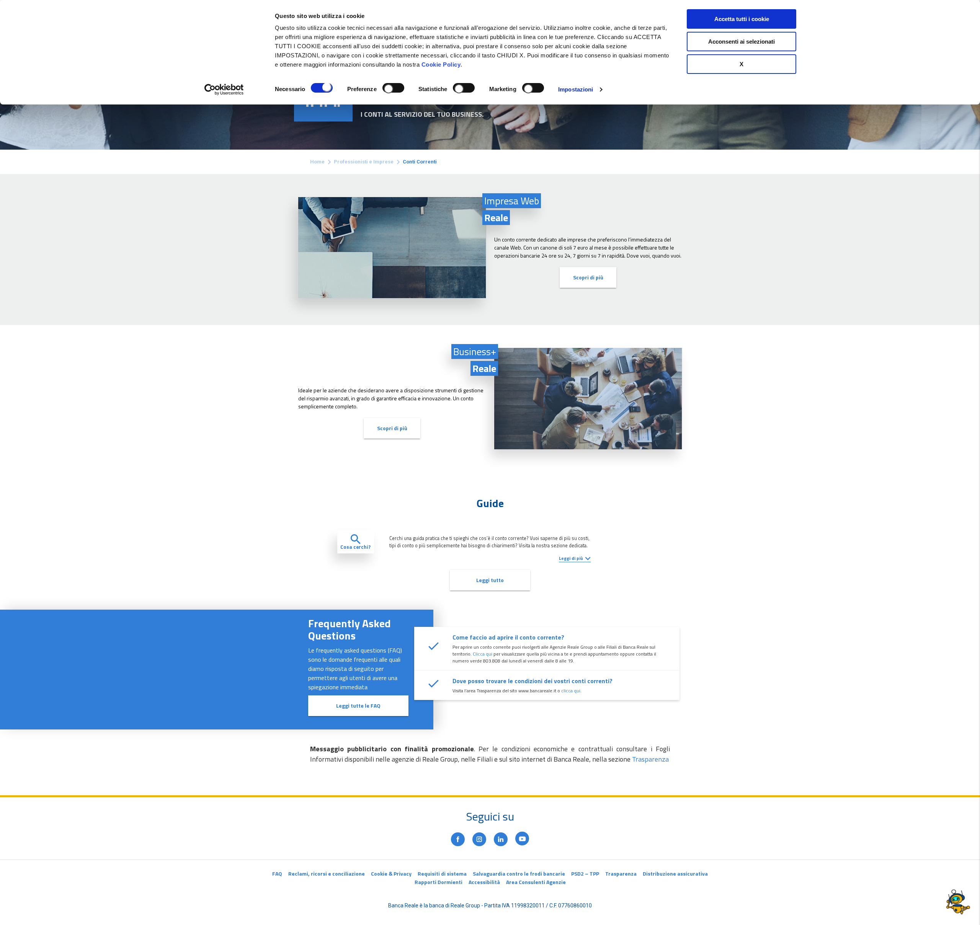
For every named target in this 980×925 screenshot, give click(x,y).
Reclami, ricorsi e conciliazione (326, 874)
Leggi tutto (490, 580)
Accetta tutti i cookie (741, 19)
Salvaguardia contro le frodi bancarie (519, 874)
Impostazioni (575, 89)
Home (317, 162)
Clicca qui (482, 653)
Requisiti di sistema (442, 874)
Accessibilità (484, 882)
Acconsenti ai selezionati (741, 41)
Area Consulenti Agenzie (536, 882)
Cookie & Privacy (391, 874)
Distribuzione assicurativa (675, 874)
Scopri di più (588, 277)
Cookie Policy (441, 64)
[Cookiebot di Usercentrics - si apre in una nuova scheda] (224, 89)
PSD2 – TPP (585, 874)
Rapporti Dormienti (438, 882)
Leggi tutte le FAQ (358, 705)
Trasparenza (650, 759)
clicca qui (570, 690)
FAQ (277, 874)
